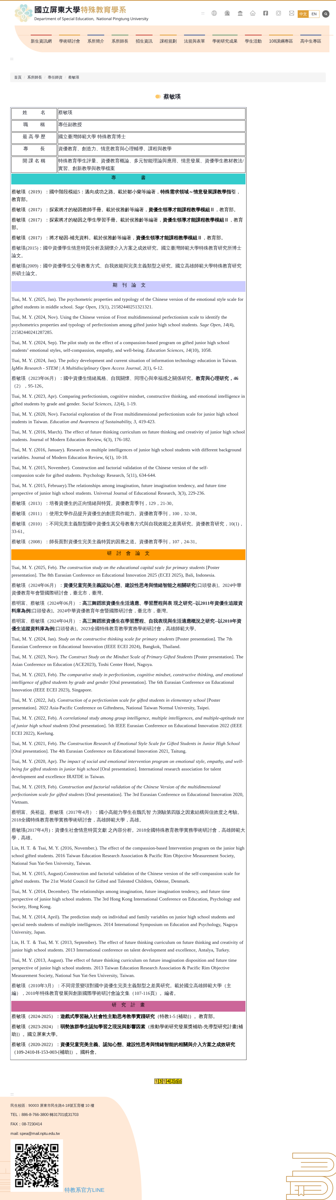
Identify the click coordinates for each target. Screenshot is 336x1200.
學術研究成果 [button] (225, 41)
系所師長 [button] (120, 41)
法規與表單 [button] (194, 41)
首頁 (18, 77)
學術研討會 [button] (69, 41)
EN (314, 14)
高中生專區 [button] (310, 41)
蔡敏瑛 (73, 77)
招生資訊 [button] (144, 41)
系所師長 (34, 77)
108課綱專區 (281, 41)
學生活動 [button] (253, 41)
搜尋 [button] (325, 14)
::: (202, 13)
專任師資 (55, 77)
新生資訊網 (41, 41)
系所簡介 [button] (95, 41)
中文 (303, 14)
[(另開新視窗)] (227, 13)
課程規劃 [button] (168, 41)
